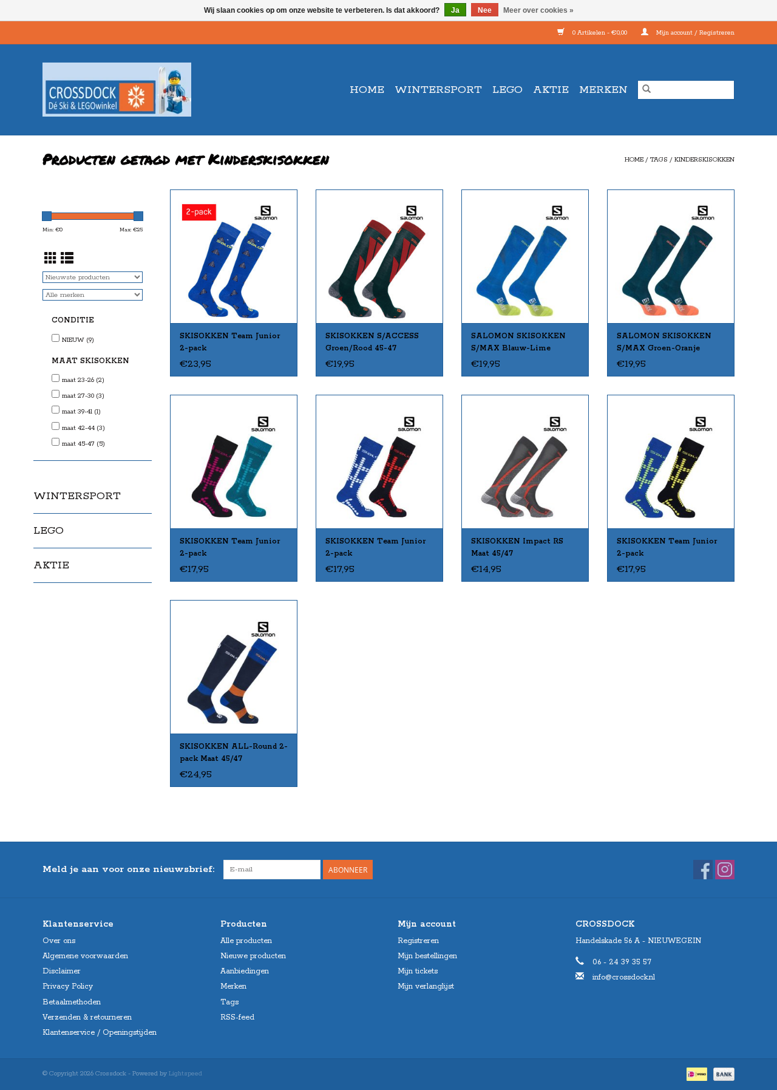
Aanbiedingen (244, 971)
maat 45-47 (83, 444)
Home (367, 90)
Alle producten (246, 940)
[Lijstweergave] (67, 260)
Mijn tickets (418, 971)
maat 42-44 (83, 428)
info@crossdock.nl (623, 977)
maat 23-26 (83, 380)
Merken (603, 90)
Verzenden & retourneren (87, 1017)
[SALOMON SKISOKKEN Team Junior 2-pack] (233, 256)
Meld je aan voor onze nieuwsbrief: (128, 869)
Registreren (418, 940)
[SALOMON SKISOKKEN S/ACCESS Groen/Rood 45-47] (379, 256)
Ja (455, 10)
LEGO (507, 90)
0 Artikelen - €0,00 (600, 33)
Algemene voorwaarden (85, 956)
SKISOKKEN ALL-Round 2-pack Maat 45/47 (234, 752)
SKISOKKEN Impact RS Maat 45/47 (517, 547)
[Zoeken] (646, 90)
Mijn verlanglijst (426, 986)
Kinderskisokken (704, 159)
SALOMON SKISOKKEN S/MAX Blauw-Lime (518, 342)
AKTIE (551, 90)
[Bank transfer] (722, 1073)
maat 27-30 (83, 396)
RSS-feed (237, 1017)
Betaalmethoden (71, 1002)
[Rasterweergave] (50, 260)
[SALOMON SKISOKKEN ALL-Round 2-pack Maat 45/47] (233, 667)
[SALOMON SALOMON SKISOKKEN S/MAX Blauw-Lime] (525, 256)
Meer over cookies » (538, 10)
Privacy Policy (67, 986)
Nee (485, 10)
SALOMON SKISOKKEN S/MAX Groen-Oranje (664, 342)
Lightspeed (185, 1073)
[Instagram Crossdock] (725, 869)
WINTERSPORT (438, 90)
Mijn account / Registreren (694, 33)
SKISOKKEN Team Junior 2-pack (230, 342)
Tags (659, 159)
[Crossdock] (138, 90)
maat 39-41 (81, 411)
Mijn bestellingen (427, 956)
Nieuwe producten (253, 956)
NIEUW (78, 340)
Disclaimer (61, 971)
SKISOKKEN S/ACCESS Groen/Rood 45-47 (372, 342)
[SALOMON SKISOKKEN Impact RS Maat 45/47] (525, 461)
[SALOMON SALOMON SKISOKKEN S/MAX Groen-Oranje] (671, 256)
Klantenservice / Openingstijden (99, 1032)
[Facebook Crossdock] (703, 869)
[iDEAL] (695, 1073)
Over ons (58, 940)
